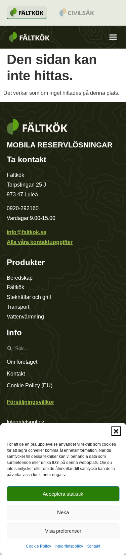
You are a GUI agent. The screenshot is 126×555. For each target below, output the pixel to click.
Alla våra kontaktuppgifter (40, 242)
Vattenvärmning (25, 317)
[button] (116, 431)
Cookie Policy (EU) (29, 385)
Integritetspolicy (68, 546)
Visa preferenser (63, 531)
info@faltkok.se (26, 232)
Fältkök (15, 287)
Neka (63, 512)
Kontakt (93, 546)
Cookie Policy (38, 546)
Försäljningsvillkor (30, 402)
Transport (18, 307)
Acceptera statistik (63, 494)
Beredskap (20, 278)
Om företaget (22, 362)
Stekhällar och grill (29, 297)
